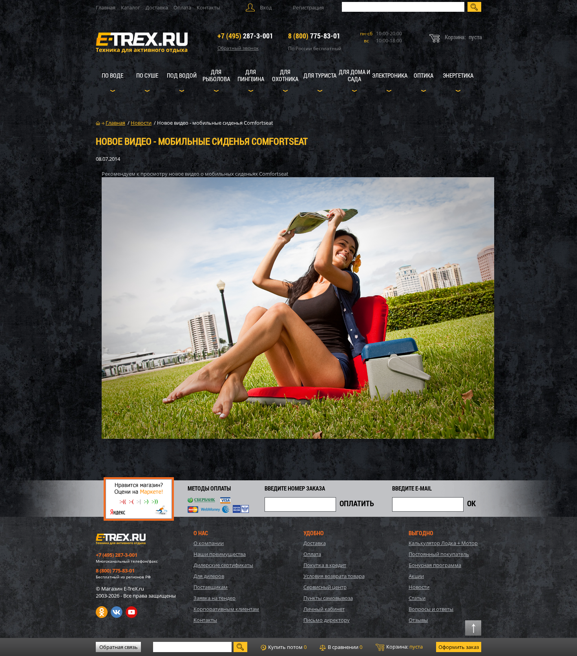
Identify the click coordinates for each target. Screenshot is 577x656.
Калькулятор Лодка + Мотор (443, 543)
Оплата (182, 7)
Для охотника (285, 75)
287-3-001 (245, 35)
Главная (105, 7)
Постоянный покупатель (439, 554)
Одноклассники (102, 612)
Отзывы (418, 619)
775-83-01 (314, 35)
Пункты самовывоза (328, 597)
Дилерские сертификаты (223, 565)
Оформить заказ (458, 647)
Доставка (157, 7)
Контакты (208, 7)
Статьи (417, 597)
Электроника (389, 75)
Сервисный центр (325, 587)
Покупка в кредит (324, 565)
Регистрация (308, 7)
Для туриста (319, 75)
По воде (112, 75)
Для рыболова (216, 75)
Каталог (130, 7)
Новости (419, 587)
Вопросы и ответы (431, 608)
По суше (147, 75)
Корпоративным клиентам (226, 608)
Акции (416, 576)
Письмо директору (326, 619)
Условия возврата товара (334, 576)
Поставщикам (211, 587)
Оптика (423, 75)
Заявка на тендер (215, 597)
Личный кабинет (324, 608)
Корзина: (404, 646)
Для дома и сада (354, 75)
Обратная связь (118, 647)
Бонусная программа (435, 565)
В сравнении (344, 647)
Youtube (131, 612)
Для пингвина (250, 75)
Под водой (182, 75)
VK (116, 612)
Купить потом (287, 647)
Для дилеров (209, 576)
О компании (209, 543)
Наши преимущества (220, 554)
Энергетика (458, 75)
